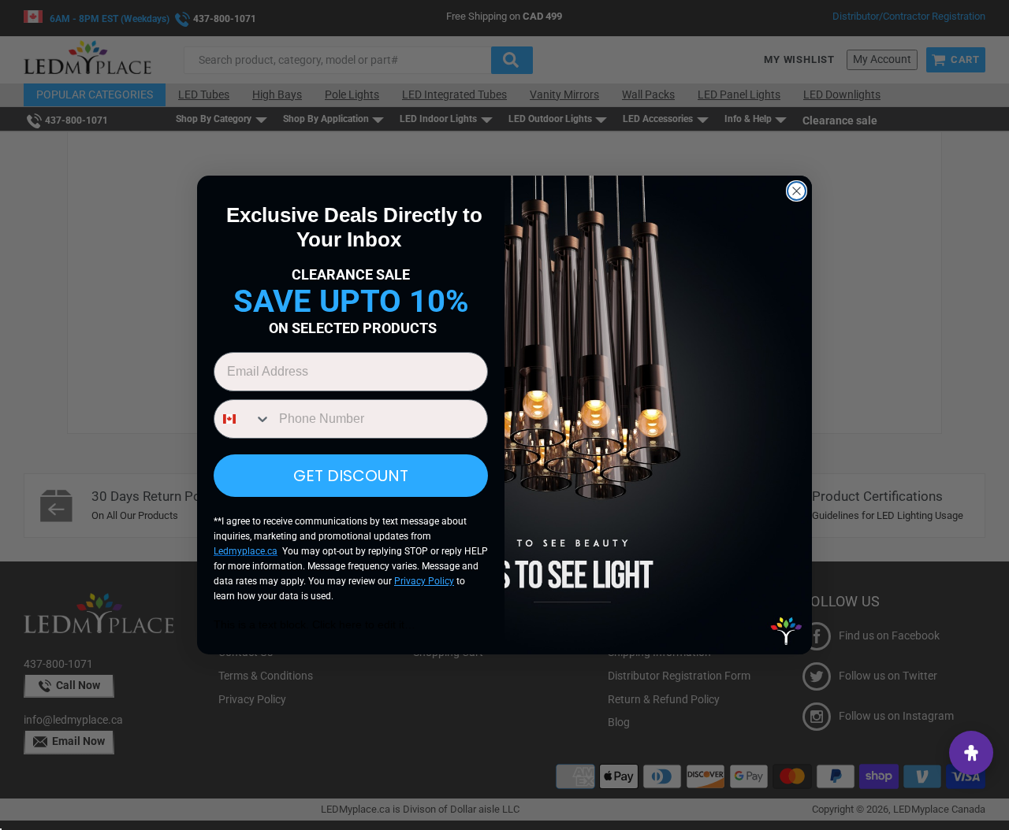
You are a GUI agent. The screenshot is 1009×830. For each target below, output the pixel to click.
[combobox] (242, 419)
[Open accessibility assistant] (971, 753)
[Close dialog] (796, 191)
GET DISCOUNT (350, 476)
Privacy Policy (424, 581)
